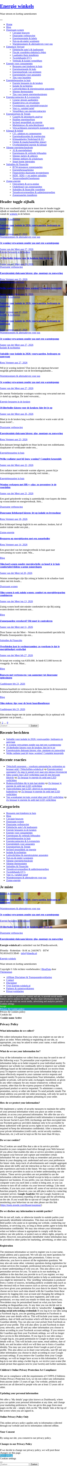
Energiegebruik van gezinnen (26, 72)
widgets (14, 214)
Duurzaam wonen (15, 30)
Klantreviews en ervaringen (26, 102)
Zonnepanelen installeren (24, 195)
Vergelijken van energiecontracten (29, 111)
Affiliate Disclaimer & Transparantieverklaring (29, 977)
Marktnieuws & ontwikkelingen (28, 125)
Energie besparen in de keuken (27, 83)
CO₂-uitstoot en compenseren (26, 133)
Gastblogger (6, 683)
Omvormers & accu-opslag (25, 184)
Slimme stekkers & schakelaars (27, 158)
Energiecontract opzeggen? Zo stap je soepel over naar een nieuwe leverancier (36, 770)
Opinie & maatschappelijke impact (29, 142)
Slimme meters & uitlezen (25, 156)
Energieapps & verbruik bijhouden (29, 153)
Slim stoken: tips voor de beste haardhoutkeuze (25, 703)
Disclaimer (11, 983)
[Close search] (1, 1462)
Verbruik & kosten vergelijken (27, 60)
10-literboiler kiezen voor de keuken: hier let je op (26, 258)
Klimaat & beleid (14, 130)
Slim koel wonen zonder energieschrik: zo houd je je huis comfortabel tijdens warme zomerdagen (30, 565)
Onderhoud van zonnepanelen (27, 186)
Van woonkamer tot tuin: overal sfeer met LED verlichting (34, 797)
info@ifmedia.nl (29, 953)
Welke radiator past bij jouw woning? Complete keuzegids (31, 288)
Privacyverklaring (15, 991)
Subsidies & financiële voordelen (28, 189)
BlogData (46, 969)
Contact (10, 980)
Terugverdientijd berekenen (25, 178)
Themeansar (6, 972)
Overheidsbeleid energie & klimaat (29, 144)
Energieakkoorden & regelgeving (28, 136)
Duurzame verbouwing (23, 35)
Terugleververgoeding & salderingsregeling (33, 192)
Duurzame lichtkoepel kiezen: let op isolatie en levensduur (30, 513)
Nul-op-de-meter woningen (25, 41)
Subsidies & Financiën (17, 164)
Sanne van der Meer (10, 249)
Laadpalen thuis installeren (25, 55)
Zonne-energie (13, 181)
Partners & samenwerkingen (20, 988)
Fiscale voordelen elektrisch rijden (29, 52)
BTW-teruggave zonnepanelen (27, 167)
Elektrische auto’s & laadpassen (27, 49)
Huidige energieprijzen (23, 119)
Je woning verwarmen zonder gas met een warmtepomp (29, 243)
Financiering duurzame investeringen (30, 172)
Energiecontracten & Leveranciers (23, 97)
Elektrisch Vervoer (15, 46)
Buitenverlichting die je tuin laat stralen (25, 783)
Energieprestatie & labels (24, 38)
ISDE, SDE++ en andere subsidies (29, 175)
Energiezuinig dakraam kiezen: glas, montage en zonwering (31, 273)
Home (9, 24)
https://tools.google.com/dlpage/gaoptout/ (21, 1205)
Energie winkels (17, 6)
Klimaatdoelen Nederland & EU (28, 139)
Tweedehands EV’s (22, 58)
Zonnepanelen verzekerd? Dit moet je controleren (26, 621)
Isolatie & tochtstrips (22, 86)
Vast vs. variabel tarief (23, 108)
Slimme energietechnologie (19, 147)
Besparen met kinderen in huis (27, 66)
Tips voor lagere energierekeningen (29, 94)
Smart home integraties (23, 161)
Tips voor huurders (21, 77)
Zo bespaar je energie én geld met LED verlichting (34, 784)
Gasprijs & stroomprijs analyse (27, 116)
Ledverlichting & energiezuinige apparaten (33, 88)
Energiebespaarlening (23, 170)
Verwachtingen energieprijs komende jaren (33, 128)
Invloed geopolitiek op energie (27, 122)
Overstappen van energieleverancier (30, 105)
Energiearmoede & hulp (24, 69)
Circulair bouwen (21, 32)
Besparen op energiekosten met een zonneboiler (25, 538)
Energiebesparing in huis (18, 80)
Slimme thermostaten (22, 91)
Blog (8, 27)
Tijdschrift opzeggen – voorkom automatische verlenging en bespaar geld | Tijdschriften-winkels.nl (35, 767)
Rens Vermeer (7, 234)
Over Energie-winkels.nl (18, 985)
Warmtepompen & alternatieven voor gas (32, 44)
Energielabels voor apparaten (26, 74)
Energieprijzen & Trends (18, 114)
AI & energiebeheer (22, 150)
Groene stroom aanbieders (25, 100)
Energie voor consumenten (19, 63)
